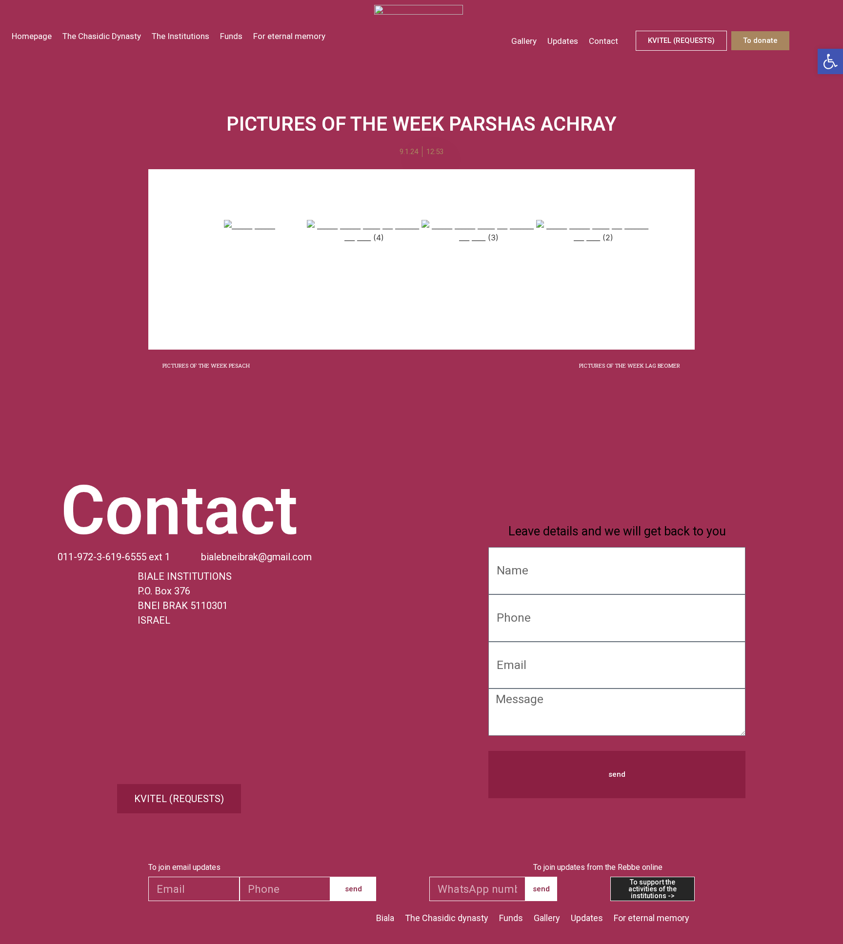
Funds (231, 36)
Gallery (524, 41)
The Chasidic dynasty (446, 918)
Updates (562, 41)
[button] (182, 270)
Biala (385, 918)
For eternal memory (289, 36)
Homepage (32, 36)
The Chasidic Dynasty (101, 36)
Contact (603, 41)
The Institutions (180, 36)
